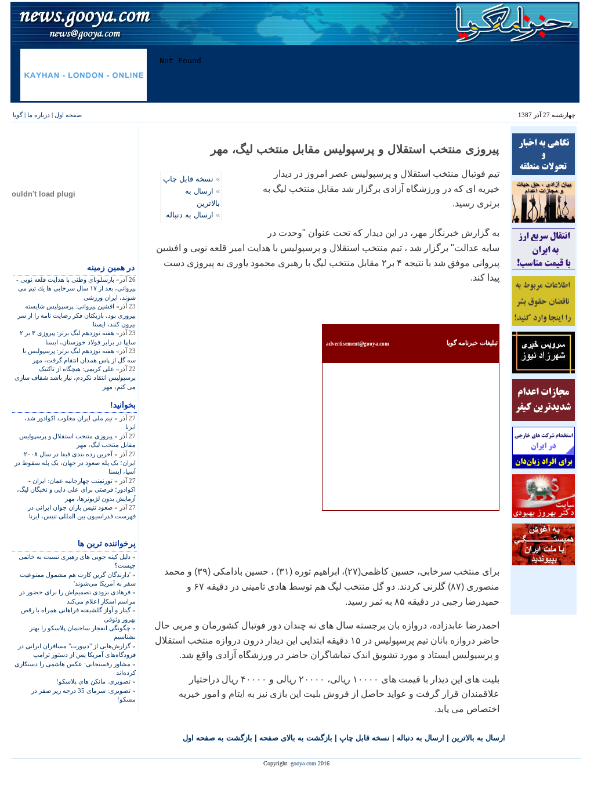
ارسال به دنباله (189, 214)
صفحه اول (68, 114)
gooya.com (303, 763)
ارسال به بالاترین (478, 737)
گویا (18, 114)
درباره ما (38, 114)
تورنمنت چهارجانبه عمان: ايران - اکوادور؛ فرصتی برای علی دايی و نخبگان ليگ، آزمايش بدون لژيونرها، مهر (76, 489)
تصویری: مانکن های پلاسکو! (93, 681)
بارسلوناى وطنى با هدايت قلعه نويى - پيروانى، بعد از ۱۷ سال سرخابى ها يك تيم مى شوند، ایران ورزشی (76, 288)
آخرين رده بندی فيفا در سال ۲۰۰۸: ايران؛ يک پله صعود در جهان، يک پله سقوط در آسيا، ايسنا (75, 463)
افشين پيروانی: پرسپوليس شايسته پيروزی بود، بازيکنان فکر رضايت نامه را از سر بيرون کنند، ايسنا (76, 315)
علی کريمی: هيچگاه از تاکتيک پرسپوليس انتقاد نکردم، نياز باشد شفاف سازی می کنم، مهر (75, 377)
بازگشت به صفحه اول (217, 737)
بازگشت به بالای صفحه (295, 737)
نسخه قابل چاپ (188, 179)
